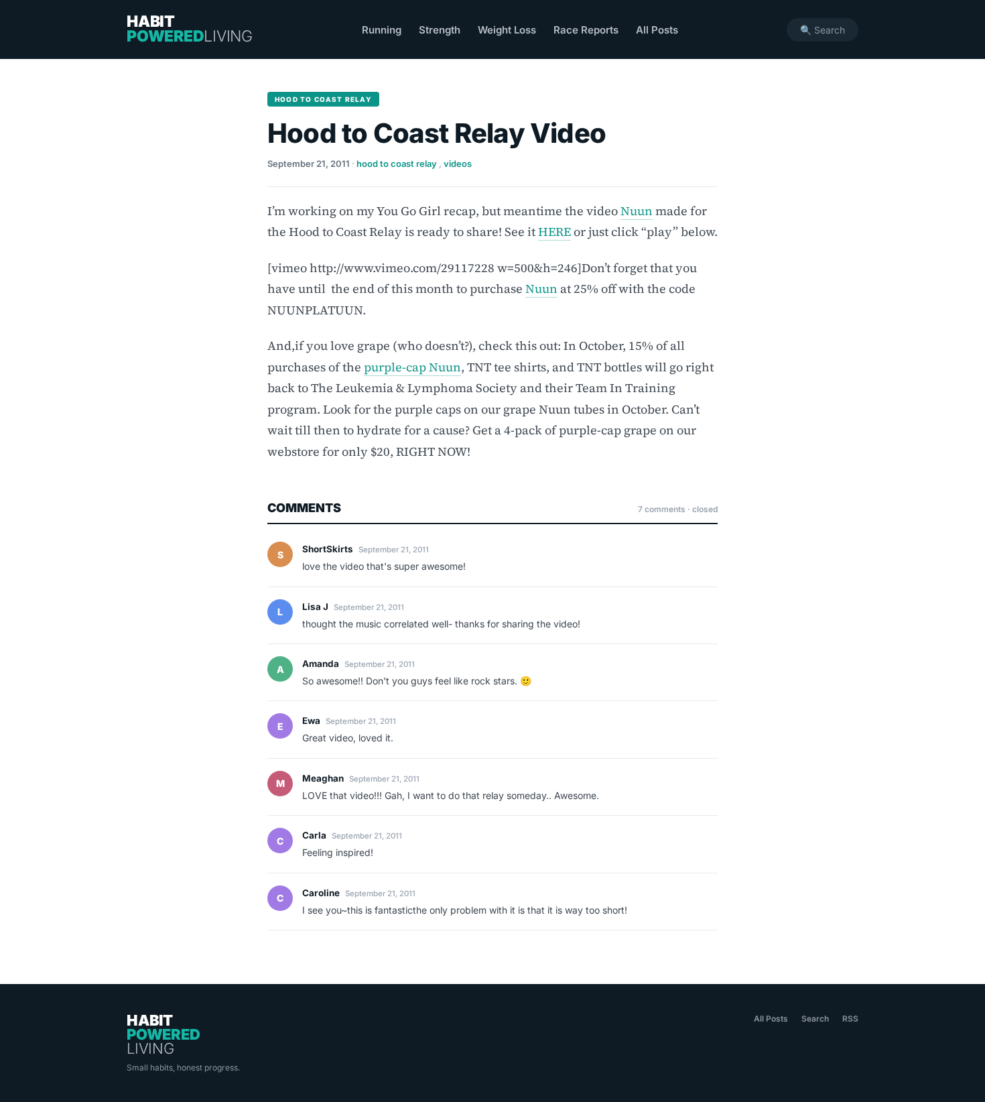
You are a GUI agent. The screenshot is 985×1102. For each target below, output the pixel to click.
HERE (554, 231)
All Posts (657, 29)
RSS (850, 1019)
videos (458, 163)
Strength (439, 29)
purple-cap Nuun (412, 367)
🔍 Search (822, 30)
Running (381, 29)
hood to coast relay (396, 163)
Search (815, 1019)
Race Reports (585, 29)
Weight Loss (507, 29)
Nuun (636, 210)
